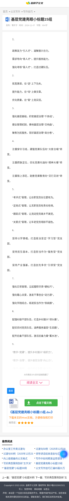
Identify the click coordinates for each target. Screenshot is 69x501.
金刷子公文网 (31, 485)
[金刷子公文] (35, 4)
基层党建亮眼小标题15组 (49, 463)
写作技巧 (28, 11)
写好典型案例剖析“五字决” (17, 463)
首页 (5, 11)
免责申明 (28, 489)
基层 (11, 391)
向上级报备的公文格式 (15, 458)
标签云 (46, 489)
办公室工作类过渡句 (14, 448)
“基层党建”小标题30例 (15, 468)
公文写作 (15, 11)
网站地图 (38, 489)
